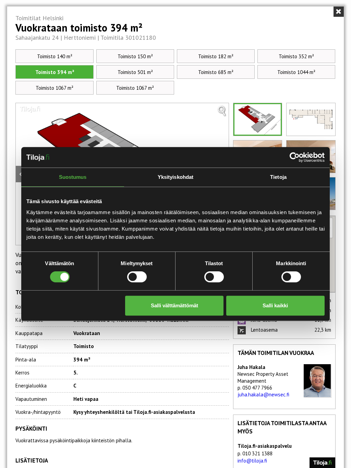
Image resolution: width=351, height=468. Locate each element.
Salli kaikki (275, 305)
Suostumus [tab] (73, 177)
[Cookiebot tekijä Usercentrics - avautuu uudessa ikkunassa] (295, 157)
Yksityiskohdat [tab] (175, 177)
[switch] (137, 276)
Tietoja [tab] (278, 177)
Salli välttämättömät (174, 305)
